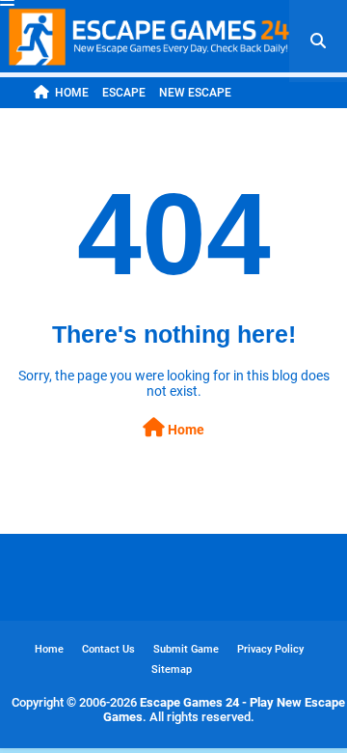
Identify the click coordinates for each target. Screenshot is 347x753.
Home (72, 92)
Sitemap (171, 669)
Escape (124, 92)
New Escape (195, 92)
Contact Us (108, 649)
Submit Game (186, 649)
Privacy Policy (270, 649)
